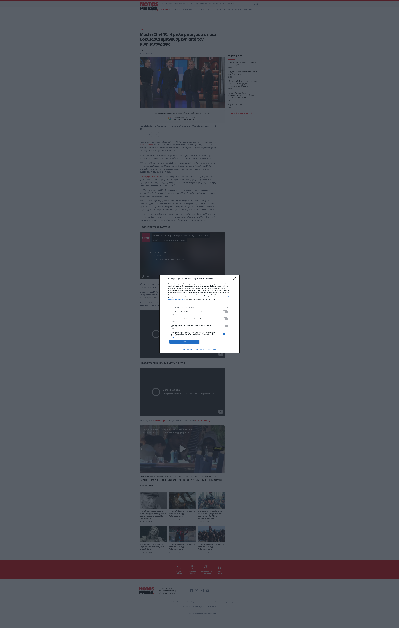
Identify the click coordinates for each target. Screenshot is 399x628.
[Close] (235, 279)
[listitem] (199, 307)
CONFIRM (184, 342)
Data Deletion (187, 349)
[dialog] (199, 314)
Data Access (199, 349)
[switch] (225, 311)
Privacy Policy (211, 349)
